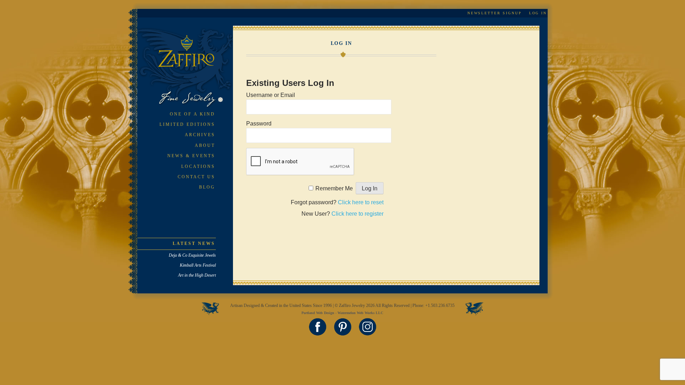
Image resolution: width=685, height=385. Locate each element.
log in (538, 13)
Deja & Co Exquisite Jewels (192, 255)
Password (259, 123)
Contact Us (196, 176)
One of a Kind (192, 114)
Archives (200, 134)
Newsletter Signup (494, 13)
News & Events (191, 155)
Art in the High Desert (197, 275)
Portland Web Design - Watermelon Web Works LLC (342, 313)
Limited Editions (187, 124)
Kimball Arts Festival (198, 265)
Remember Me (334, 188)
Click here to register (357, 214)
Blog (207, 187)
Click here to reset (361, 202)
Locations (198, 166)
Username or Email (270, 95)
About (205, 145)
